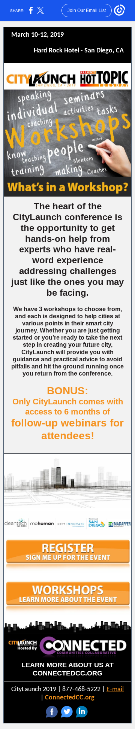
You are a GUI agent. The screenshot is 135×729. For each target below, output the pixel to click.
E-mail (115, 689)
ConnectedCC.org (69, 697)
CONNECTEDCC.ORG (67, 673)
